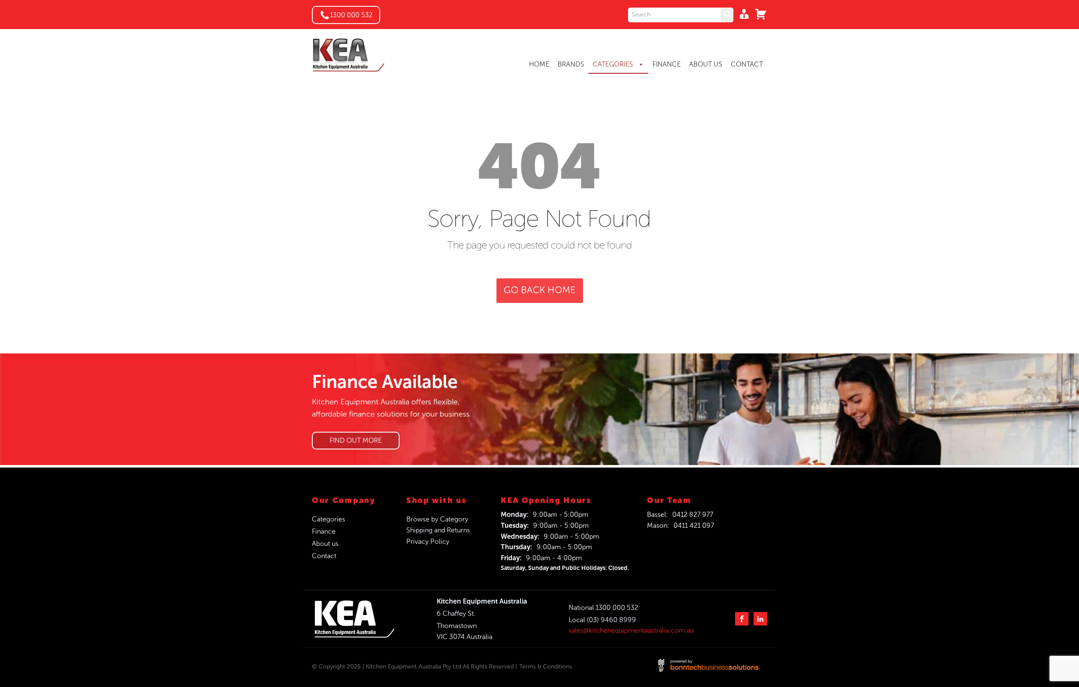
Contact (324, 555)
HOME (539, 64)
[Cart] (758, 13)
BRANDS (571, 64)
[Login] (741, 13)
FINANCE (666, 64)
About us (325, 543)
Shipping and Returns (438, 530)
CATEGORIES (614, 64)
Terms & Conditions (545, 666)
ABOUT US (705, 64)
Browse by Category (437, 519)
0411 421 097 (694, 525)
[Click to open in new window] (680, 14)
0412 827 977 (692, 514)
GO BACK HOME (540, 290)
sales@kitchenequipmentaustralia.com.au (631, 630)
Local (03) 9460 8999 (602, 619)
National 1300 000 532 (603, 607)
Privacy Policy (427, 541)
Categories (328, 519)
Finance (324, 531)
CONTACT (747, 64)
